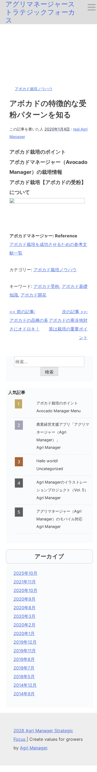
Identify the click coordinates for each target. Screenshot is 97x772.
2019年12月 (25, 642)
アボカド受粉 (46, 286)
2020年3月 (24, 616)
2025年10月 (25, 573)
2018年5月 (24, 676)
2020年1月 (24, 633)
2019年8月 (24, 659)
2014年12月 (25, 685)
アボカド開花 (33, 295)
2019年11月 (24, 650)
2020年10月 (25, 590)
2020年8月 (24, 607)
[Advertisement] (48, 52)
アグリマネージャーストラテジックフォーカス (40, 12)
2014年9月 (24, 693)
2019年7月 (23, 668)
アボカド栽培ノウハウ (34, 88)
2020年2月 (24, 625)
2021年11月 (24, 581)
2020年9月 (24, 599)
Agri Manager (33, 747)
